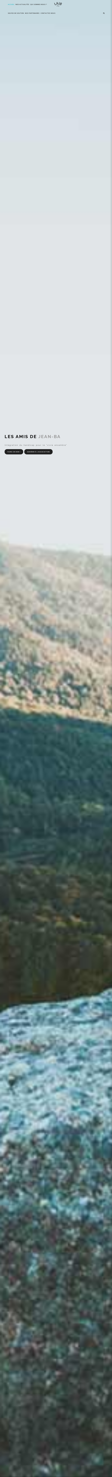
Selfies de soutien (16, 13)
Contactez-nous (48, 13)
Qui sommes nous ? (38, 4)
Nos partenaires (32, 13)
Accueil (11, 4)
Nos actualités (22, 4)
